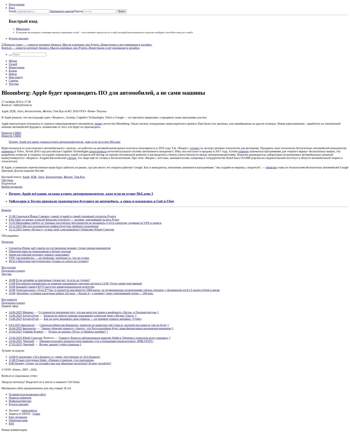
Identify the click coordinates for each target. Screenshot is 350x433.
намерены (7, 151)
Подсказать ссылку (13, 270)
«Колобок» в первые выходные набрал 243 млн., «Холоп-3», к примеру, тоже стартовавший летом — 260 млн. (84, 293)
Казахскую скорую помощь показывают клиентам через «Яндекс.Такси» (89, 315)
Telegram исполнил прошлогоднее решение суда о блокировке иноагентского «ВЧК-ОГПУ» (96, 341)
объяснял (271, 167)
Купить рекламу (19, 38)
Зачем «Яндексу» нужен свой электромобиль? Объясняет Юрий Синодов (61, 229)
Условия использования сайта (27, 394)
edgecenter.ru (29, 410)
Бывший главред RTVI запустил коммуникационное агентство (55, 286)
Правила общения (20, 397)
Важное (6, 210)
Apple (26, 176)
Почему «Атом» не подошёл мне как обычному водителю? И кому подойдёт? (60, 363)
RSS (11, 423)
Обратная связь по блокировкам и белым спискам (40, 251)
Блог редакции (18, 417)
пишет (99, 123)
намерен (243, 151)
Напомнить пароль (61, 11)
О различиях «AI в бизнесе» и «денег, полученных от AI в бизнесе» (54, 356)
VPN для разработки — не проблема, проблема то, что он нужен (49, 257)
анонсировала (98, 151)
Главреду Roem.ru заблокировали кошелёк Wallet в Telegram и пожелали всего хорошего (113, 337)
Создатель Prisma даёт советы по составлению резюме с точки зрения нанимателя (59, 248)
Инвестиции (16, 67)
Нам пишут (16, 77)
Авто (41, 176)
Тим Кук (79, 176)
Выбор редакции (11, 186)
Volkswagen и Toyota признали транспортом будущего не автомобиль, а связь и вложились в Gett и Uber (91, 201)
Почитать (7, 241)
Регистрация (16, 4)
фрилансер (27, 325)
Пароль (66, 11)
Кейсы (13, 74)
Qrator (36, 413)
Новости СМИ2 (11, 132)
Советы (13, 80)
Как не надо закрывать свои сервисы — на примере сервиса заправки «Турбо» (93, 318)
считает (71, 157)
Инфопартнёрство (20, 401)
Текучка (14, 83)
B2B (33, 176)
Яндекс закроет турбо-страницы (59, 344)
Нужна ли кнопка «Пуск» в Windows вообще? (77, 331)
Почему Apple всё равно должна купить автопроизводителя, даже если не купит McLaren (64, 141)
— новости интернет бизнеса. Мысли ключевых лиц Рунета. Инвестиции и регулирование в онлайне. (70, 47)
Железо (68, 176)
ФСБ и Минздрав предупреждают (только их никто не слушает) (48, 261)
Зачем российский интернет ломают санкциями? (39, 254)
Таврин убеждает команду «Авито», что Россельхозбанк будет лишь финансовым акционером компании (106, 328)
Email (12, 11)
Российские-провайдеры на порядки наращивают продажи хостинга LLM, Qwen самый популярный (79, 283)
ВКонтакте (23, 28)
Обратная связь (18, 420)
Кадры (13, 70)
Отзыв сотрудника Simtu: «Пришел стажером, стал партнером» (51, 360)
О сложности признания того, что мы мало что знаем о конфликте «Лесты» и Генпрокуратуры (97, 312)
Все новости (9, 299)
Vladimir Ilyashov (33, 331)
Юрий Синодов (32, 337)
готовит (195, 148)
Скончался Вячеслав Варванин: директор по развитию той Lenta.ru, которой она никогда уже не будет (103, 325)
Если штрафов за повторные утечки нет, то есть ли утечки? (53, 280)
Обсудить (7, 180)
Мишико (28, 312)
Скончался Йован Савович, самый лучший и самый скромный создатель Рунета (62, 216)
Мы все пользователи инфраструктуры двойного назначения (53, 226)
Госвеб (13, 64)
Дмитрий (28, 341)
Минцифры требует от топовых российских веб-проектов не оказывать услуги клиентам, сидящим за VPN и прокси (85, 222)
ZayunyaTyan (31, 315)
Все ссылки (8, 267)
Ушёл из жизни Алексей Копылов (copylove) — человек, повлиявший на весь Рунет (64, 219)
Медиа (13, 60)
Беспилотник (54, 176)
